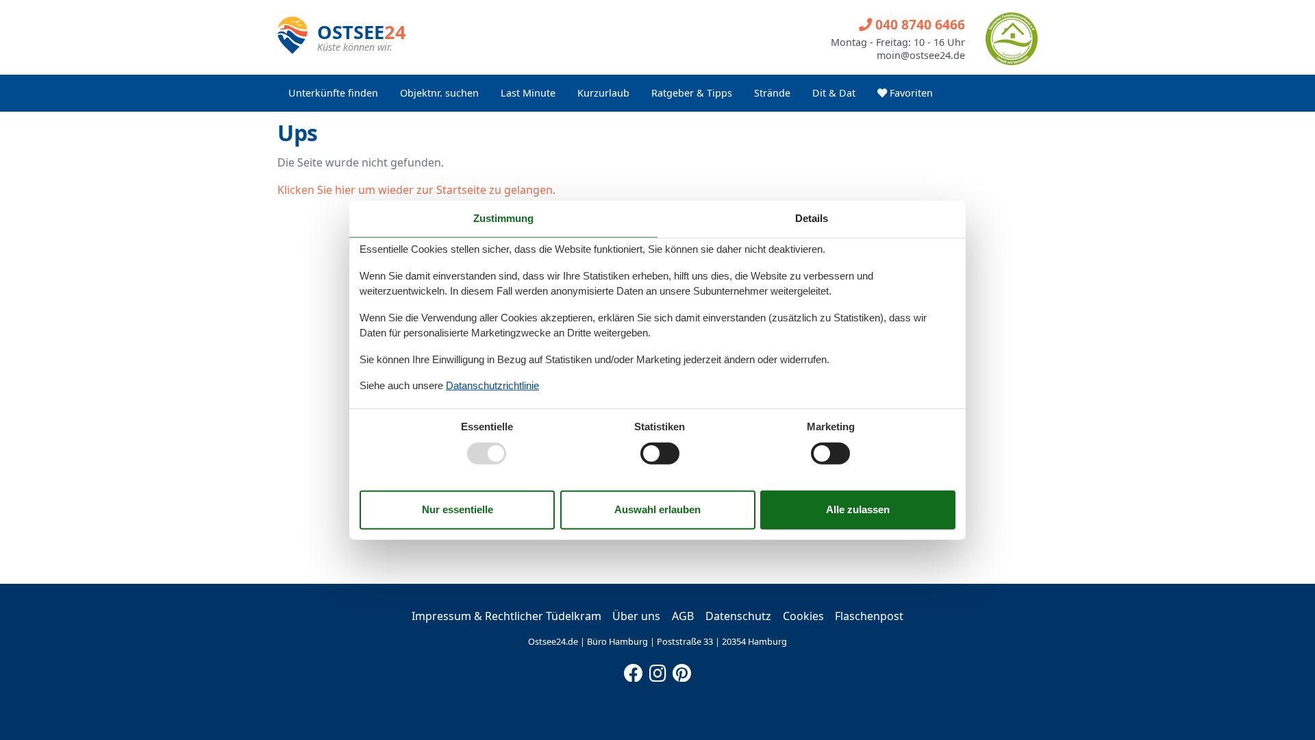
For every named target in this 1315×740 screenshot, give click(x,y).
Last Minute (528, 92)
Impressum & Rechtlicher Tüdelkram (506, 616)
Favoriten (910, 92)
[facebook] (633, 670)
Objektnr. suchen (439, 92)
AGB (683, 616)
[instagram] (657, 670)
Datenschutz (738, 616)
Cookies (803, 616)
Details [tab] (811, 218)
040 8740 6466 (918, 24)
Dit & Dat (833, 92)
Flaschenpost (869, 616)
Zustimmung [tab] (503, 218)
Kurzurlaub (603, 92)
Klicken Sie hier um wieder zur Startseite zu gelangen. (416, 189)
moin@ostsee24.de (921, 55)
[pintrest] (681, 670)
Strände (772, 92)
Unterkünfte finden (333, 92)
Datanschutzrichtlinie (492, 385)
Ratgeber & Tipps (691, 92)
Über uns (636, 616)
